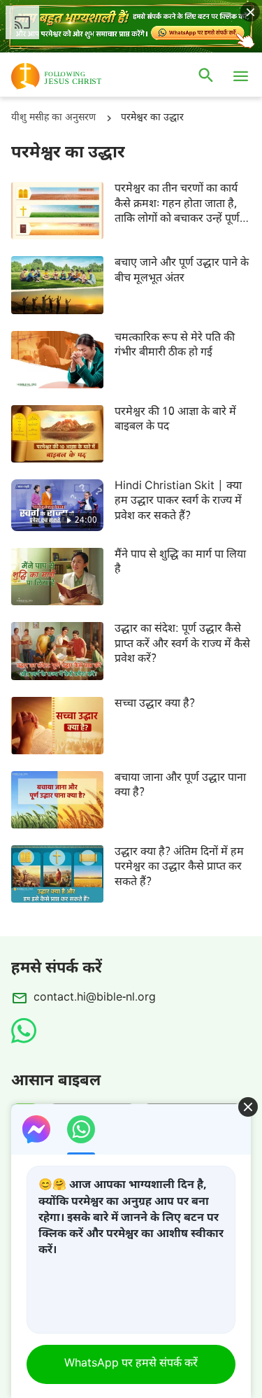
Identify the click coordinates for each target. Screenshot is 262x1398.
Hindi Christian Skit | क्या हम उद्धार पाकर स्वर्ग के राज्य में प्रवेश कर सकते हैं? (178, 501)
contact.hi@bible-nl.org (95, 998)
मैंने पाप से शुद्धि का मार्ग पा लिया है (180, 562)
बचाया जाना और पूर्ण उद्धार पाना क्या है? (180, 785)
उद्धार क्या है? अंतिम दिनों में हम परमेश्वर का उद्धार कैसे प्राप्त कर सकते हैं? (179, 867)
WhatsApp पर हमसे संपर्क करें (131, 1364)
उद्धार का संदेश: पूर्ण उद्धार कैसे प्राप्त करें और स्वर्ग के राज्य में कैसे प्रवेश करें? (182, 644)
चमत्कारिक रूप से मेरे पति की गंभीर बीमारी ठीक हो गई (175, 345)
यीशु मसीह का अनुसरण (53, 118)
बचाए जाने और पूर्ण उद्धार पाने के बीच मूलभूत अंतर (182, 270)
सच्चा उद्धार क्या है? (155, 704)
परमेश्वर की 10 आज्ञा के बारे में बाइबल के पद (175, 420)
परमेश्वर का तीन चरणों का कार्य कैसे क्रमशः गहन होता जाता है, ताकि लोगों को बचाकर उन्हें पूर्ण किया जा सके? (177, 204)
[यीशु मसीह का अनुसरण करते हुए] (77, 76)
